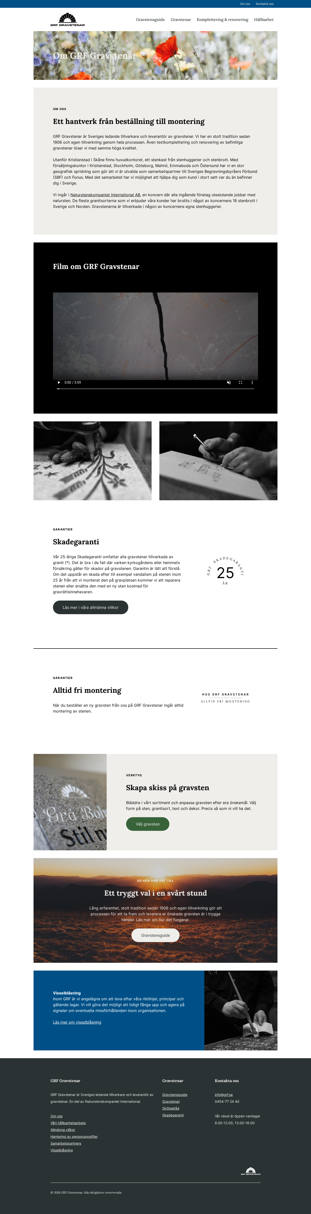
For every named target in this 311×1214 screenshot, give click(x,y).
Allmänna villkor (63, 1130)
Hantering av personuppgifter (74, 1136)
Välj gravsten (148, 824)
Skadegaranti (173, 1115)
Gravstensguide (150, 19)
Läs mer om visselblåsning (77, 1022)
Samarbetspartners (66, 1143)
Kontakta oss (265, 4)
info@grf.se (224, 1095)
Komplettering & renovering (222, 19)
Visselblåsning (62, 1150)
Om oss (245, 4)
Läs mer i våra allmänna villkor (91, 607)
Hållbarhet (264, 19)
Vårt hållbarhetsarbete (68, 1123)
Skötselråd (170, 1108)
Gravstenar (181, 19)
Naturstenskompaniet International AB (105, 194)
